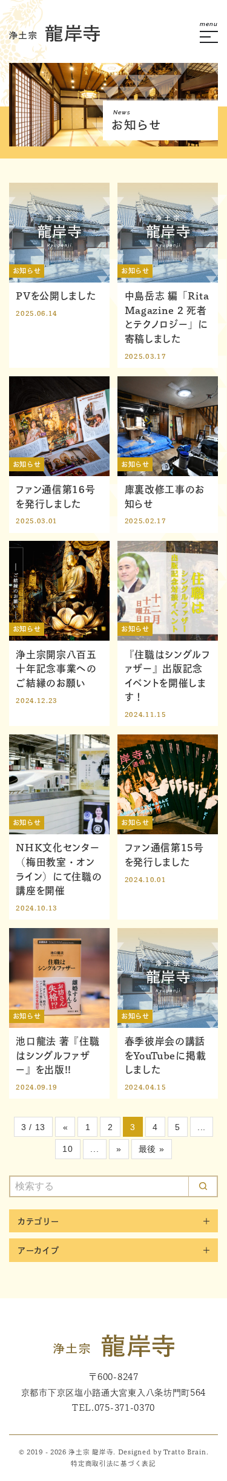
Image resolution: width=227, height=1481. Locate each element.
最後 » (152, 1149)
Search (203, 1186)
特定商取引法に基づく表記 (113, 1463)
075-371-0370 (124, 1408)
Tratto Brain (184, 1452)
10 (67, 1149)
